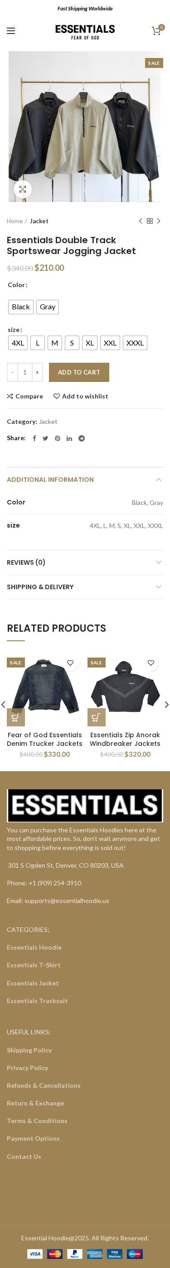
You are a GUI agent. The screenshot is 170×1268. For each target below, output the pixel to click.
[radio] (21, 307)
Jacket (39, 221)
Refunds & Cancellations (44, 1085)
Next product (158, 221)
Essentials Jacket (33, 983)
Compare (29, 396)
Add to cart (79, 372)
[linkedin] (69, 438)
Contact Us (24, 1156)
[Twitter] (45, 438)
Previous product (140, 221)
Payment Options (33, 1138)
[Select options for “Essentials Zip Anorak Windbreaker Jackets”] (96, 717)
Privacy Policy (27, 1067)
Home (15, 221)
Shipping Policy (29, 1050)
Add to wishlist (85, 396)
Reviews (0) (26, 562)
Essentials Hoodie (34, 947)
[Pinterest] (57, 438)
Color (16, 284)
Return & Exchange (35, 1103)
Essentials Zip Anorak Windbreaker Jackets (125, 739)
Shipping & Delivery (40, 586)
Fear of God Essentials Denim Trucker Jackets (45, 739)
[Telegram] (81, 438)
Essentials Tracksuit (37, 1000)
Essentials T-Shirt (34, 965)
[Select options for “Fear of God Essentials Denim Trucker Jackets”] (16, 717)
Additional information (50, 479)
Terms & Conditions (37, 1120)
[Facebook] (34, 438)
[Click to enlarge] (23, 189)
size (13, 329)
